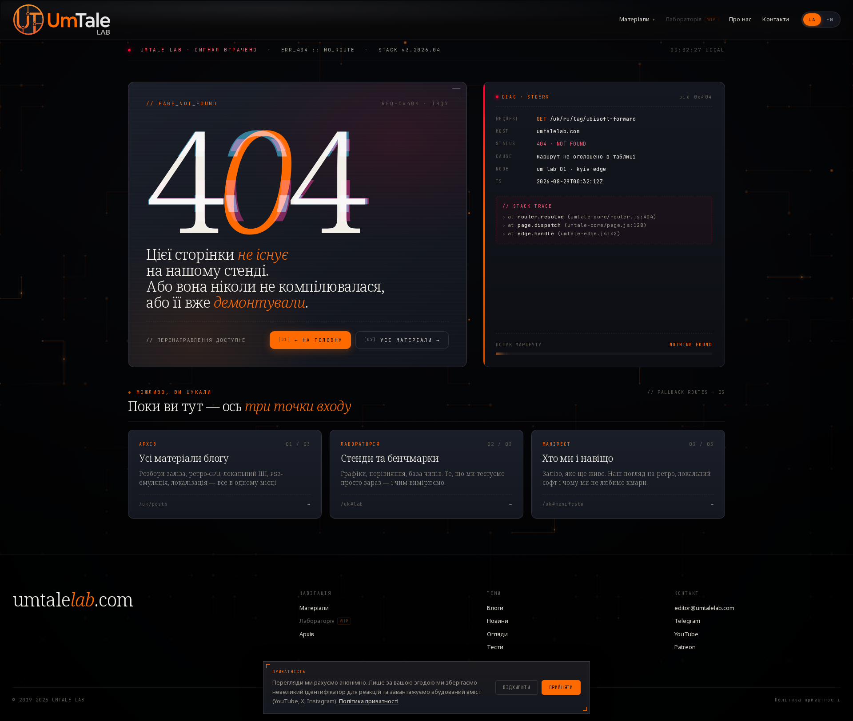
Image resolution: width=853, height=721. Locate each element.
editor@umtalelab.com (704, 608)
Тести (495, 647)
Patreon (685, 647)
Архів (306, 634)
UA (812, 19)
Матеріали (637, 19)
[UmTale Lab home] (61, 20)
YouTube (686, 634)
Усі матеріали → (402, 340)
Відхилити (516, 687)
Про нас (740, 19)
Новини (497, 621)
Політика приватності (808, 700)
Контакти (775, 19)
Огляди (497, 634)
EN (829, 19)
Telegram (687, 621)
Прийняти (561, 687)
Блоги (495, 608)
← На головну (310, 340)
